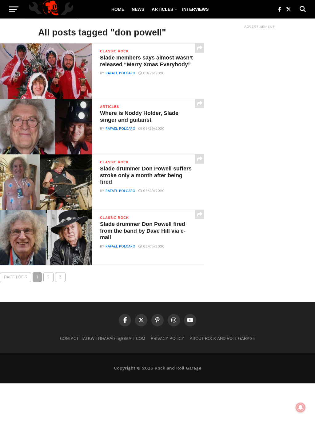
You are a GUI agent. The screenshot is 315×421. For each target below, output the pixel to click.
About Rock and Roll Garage (222, 338)
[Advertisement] (259, 123)
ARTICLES (162, 9)
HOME (117, 9)
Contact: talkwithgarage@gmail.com (102, 338)
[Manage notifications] (300, 407)
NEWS (138, 9)
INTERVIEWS (195, 9)
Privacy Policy (167, 338)
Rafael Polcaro (120, 73)
